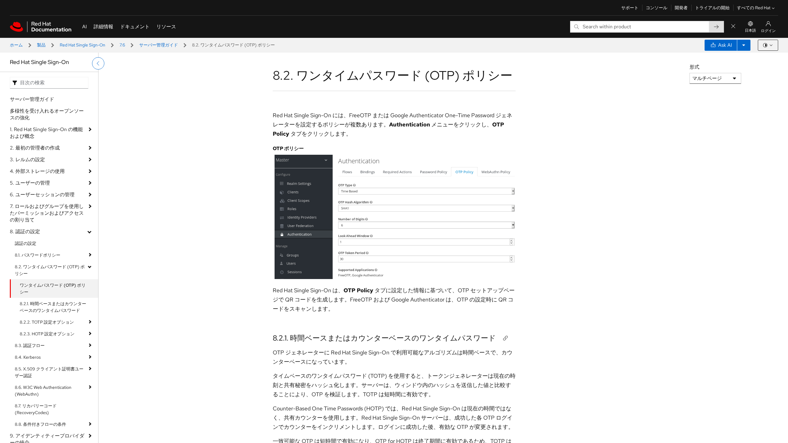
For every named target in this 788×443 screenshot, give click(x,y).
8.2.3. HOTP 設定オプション (47, 334)
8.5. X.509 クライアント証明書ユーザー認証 (49, 372)
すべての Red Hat (753, 7)
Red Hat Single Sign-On (82, 45)
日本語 (750, 30)
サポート (629, 7)
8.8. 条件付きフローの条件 (40, 424)
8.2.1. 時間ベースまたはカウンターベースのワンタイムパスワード (53, 307)
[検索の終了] (733, 26)
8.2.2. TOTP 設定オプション (47, 322)
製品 (41, 45)
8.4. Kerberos (28, 357)
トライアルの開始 (712, 7)
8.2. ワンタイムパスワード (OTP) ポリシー (50, 270)
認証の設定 (25, 243)
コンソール (656, 7)
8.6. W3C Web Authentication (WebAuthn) (43, 391)
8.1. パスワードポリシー (37, 255)
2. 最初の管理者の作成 (35, 148)
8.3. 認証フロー (30, 345)
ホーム (16, 45)
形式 (694, 67)
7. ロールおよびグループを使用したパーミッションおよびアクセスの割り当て (47, 213)
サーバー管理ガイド (158, 45)
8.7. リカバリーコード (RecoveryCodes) (36, 409)
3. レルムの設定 (27, 159)
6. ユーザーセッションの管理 (42, 194)
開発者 (681, 7)
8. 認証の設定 (25, 231)
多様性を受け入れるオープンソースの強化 (47, 114)
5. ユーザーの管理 (30, 183)
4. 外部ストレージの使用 (37, 171)
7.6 (122, 45)
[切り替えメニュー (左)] (98, 63)
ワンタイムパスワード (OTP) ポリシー (53, 288)
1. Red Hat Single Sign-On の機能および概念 (46, 132)
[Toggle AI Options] (743, 45)
